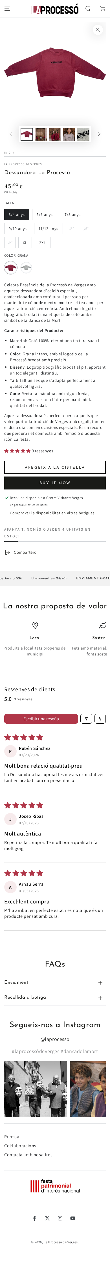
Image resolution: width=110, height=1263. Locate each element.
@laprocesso (55, 1039)
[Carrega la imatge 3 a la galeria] (55, 134)
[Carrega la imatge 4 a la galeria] (69, 134)
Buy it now (55, 483)
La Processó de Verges (23, 164)
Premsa (11, 1137)
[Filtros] (86, 719)
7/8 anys (74, 216)
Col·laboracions (20, 1146)
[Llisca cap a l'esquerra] (11, 134)
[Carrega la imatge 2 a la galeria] (41, 134)
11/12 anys (48, 230)
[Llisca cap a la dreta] (99, 134)
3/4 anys (18, 216)
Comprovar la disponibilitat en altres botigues (52, 512)
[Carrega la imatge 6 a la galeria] (83, 134)
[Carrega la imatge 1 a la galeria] (27, 134)
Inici (8, 152)
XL (27, 244)
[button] (88, 9)
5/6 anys (46, 216)
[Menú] (7, 9)
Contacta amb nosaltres (28, 1155)
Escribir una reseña (41, 719)
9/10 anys (18, 230)
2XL (44, 244)
